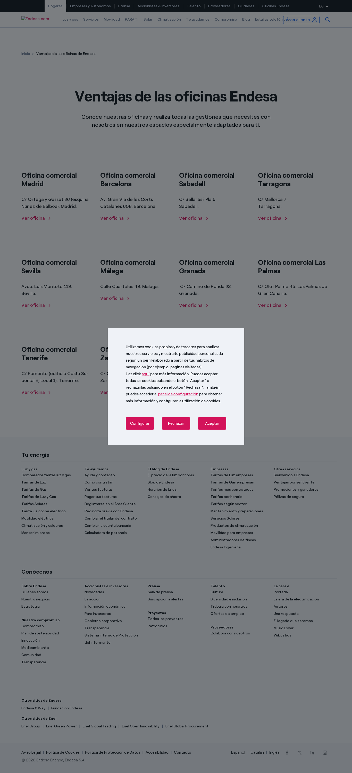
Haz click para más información (157, 373)
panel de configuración (178, 394)
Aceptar (212, 423)
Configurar (140, 423)
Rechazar (176, 423)
